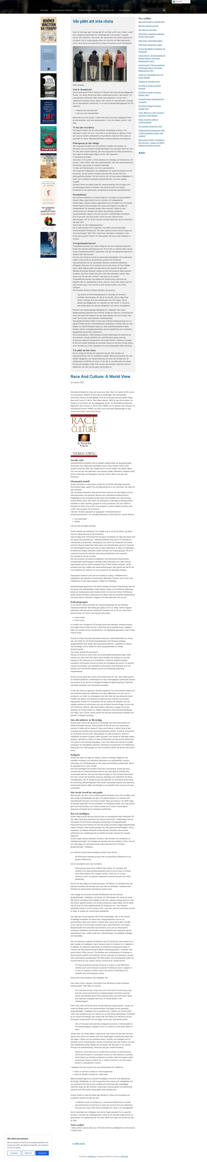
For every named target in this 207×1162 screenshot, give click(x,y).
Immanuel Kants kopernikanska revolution (151, 100)
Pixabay (81, 85)
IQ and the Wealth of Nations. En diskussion (152, 50)
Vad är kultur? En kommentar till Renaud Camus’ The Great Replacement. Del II (152, 58)
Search (163, 10)
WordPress (92, 1156)
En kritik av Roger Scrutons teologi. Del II (150, 93)
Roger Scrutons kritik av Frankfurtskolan (148, 121)
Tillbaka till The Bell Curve (149, 81)
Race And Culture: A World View (100, 376)
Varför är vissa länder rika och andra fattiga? (151, 76)
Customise (14, 1153)
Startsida (44, 10)
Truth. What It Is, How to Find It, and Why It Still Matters (151, 114)
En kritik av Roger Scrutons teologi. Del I (150, 107)
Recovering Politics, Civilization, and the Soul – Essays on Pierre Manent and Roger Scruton (152, 143)
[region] (28, 1146)
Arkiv (142, 152)
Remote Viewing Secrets (148, 26)
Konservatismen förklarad (62, 10)
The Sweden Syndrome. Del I (150, 126)
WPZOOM (124, 1156)
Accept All (42, 1153)
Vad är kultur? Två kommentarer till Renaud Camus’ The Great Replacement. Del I (152, 68)
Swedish (178, 1)
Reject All (28, 1153)
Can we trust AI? (107, 10)
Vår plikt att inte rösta (93, 21)
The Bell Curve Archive (87, 10)
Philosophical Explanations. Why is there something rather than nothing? (152, 133)
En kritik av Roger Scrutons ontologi (150, 87)
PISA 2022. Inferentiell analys (150, 41)
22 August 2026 (77, 382)
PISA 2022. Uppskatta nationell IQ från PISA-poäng (151, 35)
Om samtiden (124, 10)
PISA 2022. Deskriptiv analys (150, 45)
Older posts (78, 1143)
